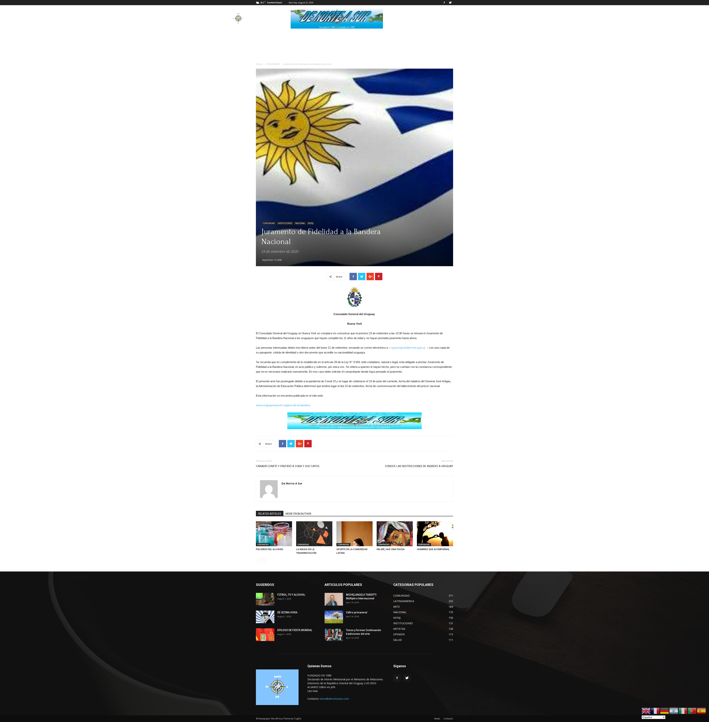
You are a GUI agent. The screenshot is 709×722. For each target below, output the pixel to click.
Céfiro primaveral (356, 612)
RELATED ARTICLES (269, 513)
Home (259, 64)
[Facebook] (444, 2)
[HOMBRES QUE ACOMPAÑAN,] (435, 533)
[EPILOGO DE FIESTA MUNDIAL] (265, 634)
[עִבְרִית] (674, 710)
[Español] (701, 710)
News (437, 718)
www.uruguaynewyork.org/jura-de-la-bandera (283, 405)
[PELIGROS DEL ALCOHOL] (274, 533)
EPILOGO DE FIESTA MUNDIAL (294, 630)
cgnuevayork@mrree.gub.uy (408, 347)
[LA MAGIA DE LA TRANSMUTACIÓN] (314, 533)
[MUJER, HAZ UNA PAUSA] (395, 533)
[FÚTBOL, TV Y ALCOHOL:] (265, 599)
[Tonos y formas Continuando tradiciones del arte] (334, 634)
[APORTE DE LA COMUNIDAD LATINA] (354, 533)
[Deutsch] (664, 710)
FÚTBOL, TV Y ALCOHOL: (291, 594)
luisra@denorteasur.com (334, 698)
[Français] (655, 710)
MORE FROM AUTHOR (298, 513)
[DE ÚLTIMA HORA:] (265, 617)
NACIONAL (300, 223)
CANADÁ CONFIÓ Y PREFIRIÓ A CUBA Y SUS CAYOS (287, 466)
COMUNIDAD (273, 64)
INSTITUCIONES (285, 223)
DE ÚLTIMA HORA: (287, 612)
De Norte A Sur (292, 483)
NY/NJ (310, 223)
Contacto (448, 718)
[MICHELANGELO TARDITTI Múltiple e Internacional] (334, 599)
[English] (646, 710)
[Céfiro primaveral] (334, 617)
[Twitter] (450, 2)
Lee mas (312, 691)
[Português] (692, 710)
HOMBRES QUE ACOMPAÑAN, (433, 549)
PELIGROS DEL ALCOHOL (269, 549)
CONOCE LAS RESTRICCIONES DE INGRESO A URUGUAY (419, 466)
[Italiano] (683, 710)
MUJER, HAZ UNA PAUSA (391, 549)
